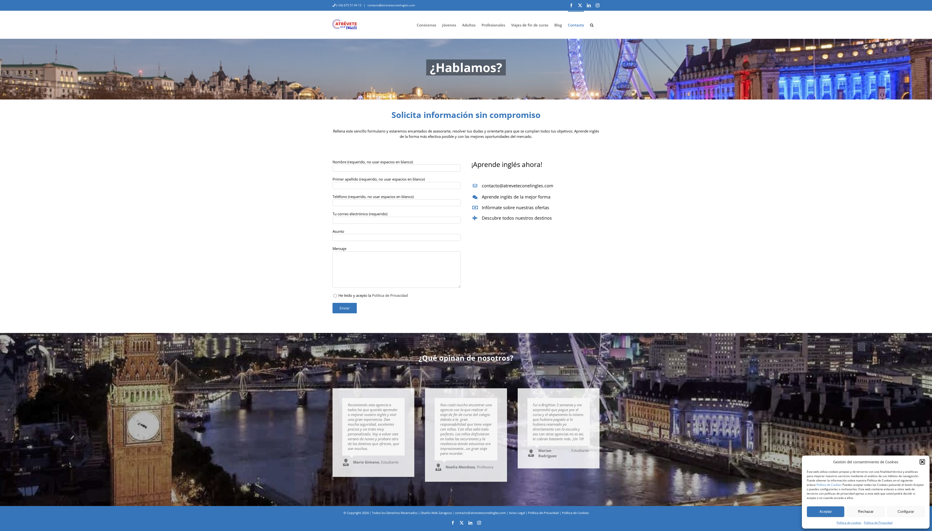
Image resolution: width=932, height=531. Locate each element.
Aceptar (825, 511)
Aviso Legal (517, 513)
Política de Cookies (829, 485)
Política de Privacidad (878, 523)
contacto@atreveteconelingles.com (391, 5)
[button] (922, 461)
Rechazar (866, 511)
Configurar (906, 511)
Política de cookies (849, 523)
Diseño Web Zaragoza (436, 513)
